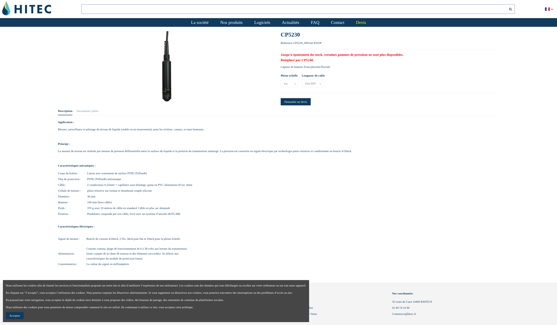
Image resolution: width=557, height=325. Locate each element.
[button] (262, 22)
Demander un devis (295, 101)
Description (65, 110)
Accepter (14, 315)
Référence (287, 43)
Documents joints (87, 110)
